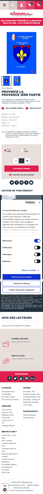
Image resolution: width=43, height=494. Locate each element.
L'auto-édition (6, 394)
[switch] (37, 247)
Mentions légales (33, 485)
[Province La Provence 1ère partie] (21, 73)
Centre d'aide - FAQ (9, 435)
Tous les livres (7, 410)
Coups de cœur (7, 412)
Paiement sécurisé (20, 339)
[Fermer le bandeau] (39, 202)
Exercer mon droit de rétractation (21, 490)
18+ (3, 423)
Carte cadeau (27, 405)
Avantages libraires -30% (32, 397)
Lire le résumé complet (14, 108)
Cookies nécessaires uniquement (21, 290)
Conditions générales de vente (14, 485)
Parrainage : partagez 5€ (31, 399)
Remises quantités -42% (31, 394)
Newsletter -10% (29, 391)
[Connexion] (21, 7)
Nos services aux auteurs (10, 399)
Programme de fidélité (30, 402)
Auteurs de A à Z (8, 420)
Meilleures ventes (8, 415)
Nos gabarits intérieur (9, 464)
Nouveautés (6, 418)
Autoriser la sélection (21, 283)
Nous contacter (7, 441)
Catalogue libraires (8, 425)
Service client (18, 356)
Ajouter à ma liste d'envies (23, 175)
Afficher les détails (29, 270)
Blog (3, 438)
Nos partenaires (28, 418)
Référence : (6, 114)
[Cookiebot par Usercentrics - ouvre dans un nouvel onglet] (26, 202)
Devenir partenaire (29, 415)
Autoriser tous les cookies (21, 277)
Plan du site (6, 472)
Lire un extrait (35, 108)
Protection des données (22, 488)
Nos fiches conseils (8, 397)
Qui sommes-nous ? (8, 391)
